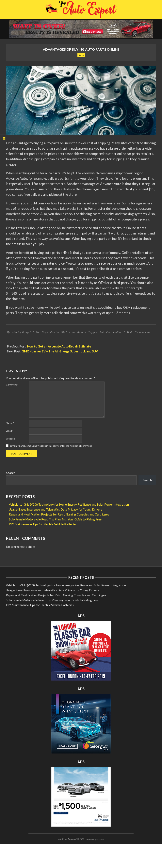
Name (10, 423)
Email (9, 430)
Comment (12, 384)
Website (10, 438)
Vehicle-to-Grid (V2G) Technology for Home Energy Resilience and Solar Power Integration (69, 504)
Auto (81, 55)
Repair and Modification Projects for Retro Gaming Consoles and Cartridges (59, 514)
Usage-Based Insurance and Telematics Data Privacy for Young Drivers (55, 509)
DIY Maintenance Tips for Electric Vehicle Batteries (43, 524)
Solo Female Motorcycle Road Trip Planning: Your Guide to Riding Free (55, 519)
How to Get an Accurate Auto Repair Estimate (59, 346)
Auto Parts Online (111, 332)
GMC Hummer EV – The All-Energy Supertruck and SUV (60, 351)
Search (10, 473)
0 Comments (142, 332)
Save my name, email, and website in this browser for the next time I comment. (51, 445)
